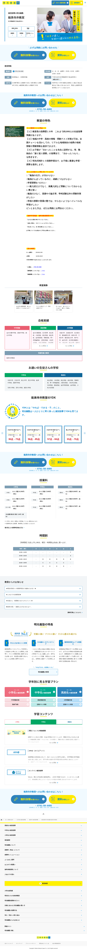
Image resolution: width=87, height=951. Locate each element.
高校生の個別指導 (10, 825)
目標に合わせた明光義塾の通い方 (15, 905)
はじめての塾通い (10, 864)
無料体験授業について (11, 869)
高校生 (70, 722)
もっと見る (68, 345)
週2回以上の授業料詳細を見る (14, 527)
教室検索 (45, 883)
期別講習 (7, 840)
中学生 (43, 722)
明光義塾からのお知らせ (12, 920)
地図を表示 (56, 79)
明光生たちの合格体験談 (12, 895)
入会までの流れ (9, 874)
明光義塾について (10, 845)
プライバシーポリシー (31, 943)
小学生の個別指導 (10, 835)
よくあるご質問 (9, 859)
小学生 (17, 722)
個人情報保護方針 (57, 943)
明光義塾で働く (9, 930)
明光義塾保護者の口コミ (12, 900)
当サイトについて (9, 943)
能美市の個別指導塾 (33, 819)
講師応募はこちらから (74, 612)
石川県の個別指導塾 (21, 819)
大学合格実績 (9, 890)
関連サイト (8, 926)
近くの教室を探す (9, 819)
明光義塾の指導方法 (11, 910)
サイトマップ (19, 943)
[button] (85, 3)
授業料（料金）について (12, 850)
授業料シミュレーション (12, 854)
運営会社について (43, 943)
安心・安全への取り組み (12, 915)
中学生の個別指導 (10, 830)
